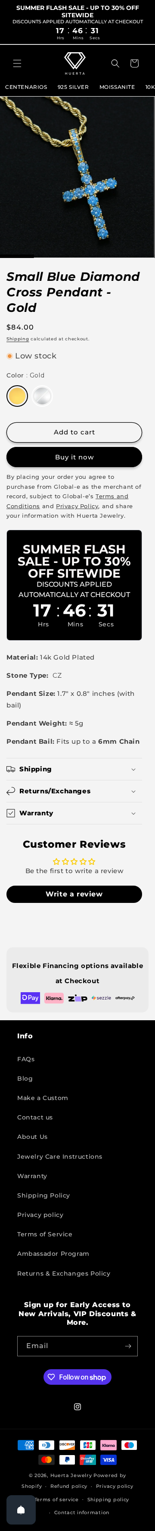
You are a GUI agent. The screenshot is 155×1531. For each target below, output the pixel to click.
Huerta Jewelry (71, 1475)
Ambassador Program (53, 1253)
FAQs (25, 1059)
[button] (17, 63)
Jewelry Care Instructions (59, 1156)
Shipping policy (108, 1499)
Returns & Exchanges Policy (64, 1273)
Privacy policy (40, 1215)
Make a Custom (42, 1098)
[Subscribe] (127, 1346)
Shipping (17, 339)
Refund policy (68, 1486)
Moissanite (117, 87)
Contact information (81, 1512)
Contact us (35, 1117)
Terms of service (56, 1499)
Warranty (32, 1176)
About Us (32, 1137)
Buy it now (74, 457)
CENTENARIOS (26, 87)
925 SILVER (73, 87)
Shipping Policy (43, 1195)
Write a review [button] (74, 894)
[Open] (21, 1510)
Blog (25, 1078)
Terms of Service (45, 1234)
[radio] (17, 396)
